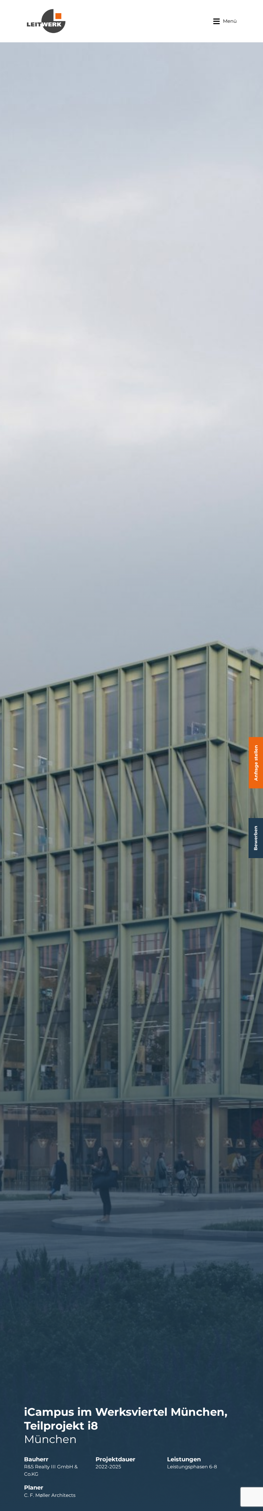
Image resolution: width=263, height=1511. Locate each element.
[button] (225, 21)
